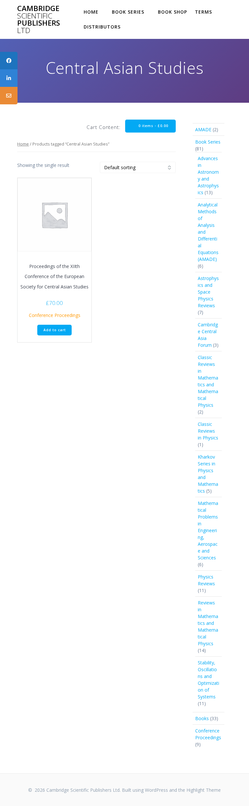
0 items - (152, 125)
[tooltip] (9, 60)
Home (91, 12)
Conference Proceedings (54, 315)
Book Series (128, 12)
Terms (203, 12)
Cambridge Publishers (38, 19)
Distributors (102, 27)
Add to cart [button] (54, 330)
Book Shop (172, 12)
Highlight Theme (203, 790)
